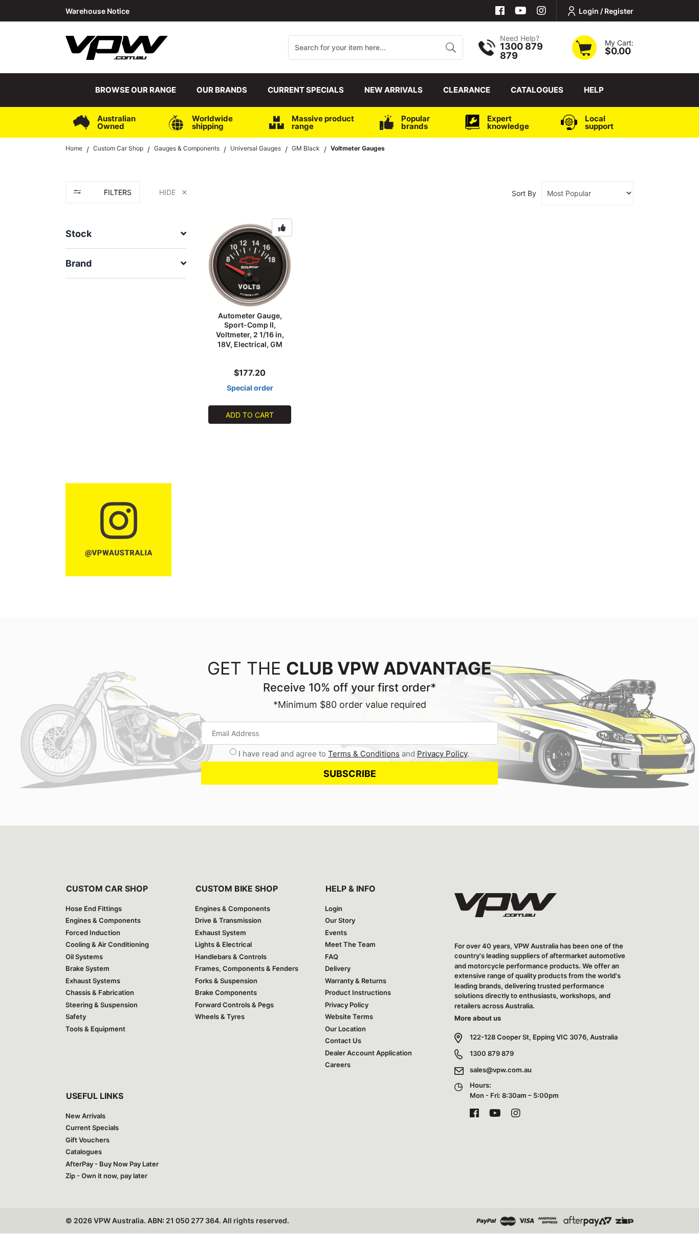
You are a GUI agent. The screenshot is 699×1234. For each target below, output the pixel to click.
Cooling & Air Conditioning (107, 944)
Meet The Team (350, 944)
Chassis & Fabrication (99, 992)
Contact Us (343, 1040)
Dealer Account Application (368, 1053)
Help (594, 90)
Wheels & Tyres (220, 1016)
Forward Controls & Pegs (234, 1005)
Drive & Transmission (228, 920)
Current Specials (306, 90)
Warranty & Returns (355, 981)
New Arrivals (393, 90)
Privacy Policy (442, 754)
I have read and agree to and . (353, 753)
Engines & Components (103, 920)
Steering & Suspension (101, 1005)
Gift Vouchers (87, 1140)
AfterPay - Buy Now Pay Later (112, 1164)
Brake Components (226, 992)
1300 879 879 (492, 1053)
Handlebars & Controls (231, 956)
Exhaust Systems (92, 981)
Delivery (338, 968)
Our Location (345, 1029)
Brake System (87, 968)
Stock (78, 233)
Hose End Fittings (93, 908)
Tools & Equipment (95, 1029)
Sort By (524, 193)
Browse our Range (135, 90)
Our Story (340, 920)
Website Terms (349, 1016)
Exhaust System (220, 932)
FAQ (331, 956)
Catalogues (537, 90)
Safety (75, 1016)
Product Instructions (358, 992)
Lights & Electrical (223, 944)
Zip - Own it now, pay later (106, 1176)
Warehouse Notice (97, 11)
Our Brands (221, 90)
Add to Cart (250, 414)
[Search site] (451, 47)
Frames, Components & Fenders (246, 968)
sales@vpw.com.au (501, 1070)
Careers (338, 1064)
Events (336, 932)
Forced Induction (92, 932)
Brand (78, 263)
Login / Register (606, 11)
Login (333, 908)
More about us (477, 1018)
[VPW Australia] (116, 46)
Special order (250, 387)
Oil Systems (84, 956)
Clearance (466, 90)
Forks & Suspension (226, 981)
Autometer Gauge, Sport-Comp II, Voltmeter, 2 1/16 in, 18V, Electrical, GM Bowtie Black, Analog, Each (250, 339)
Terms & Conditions (364, 754)
